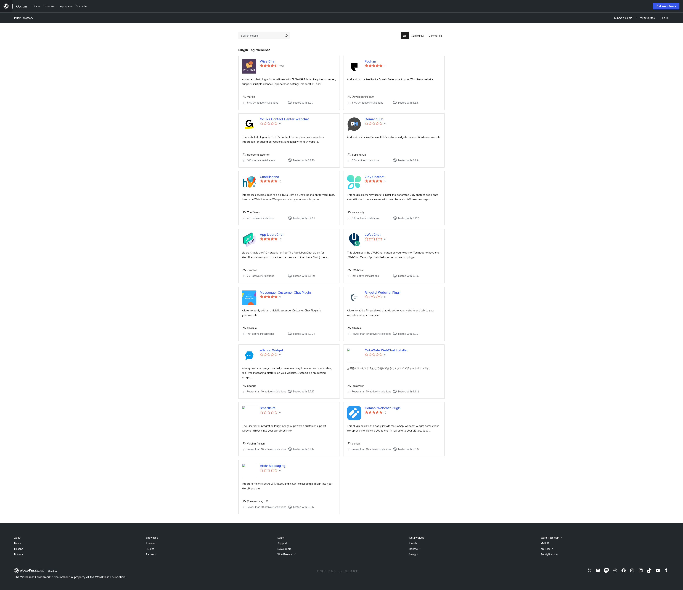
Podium (370, 61)
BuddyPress (549, 554)
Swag (414, 554)
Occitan (52, 571)
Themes (150, 543)
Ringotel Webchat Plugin (383, 292)
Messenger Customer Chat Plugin (285, 292)
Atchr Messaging (272, 466)
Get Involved (416, 537)
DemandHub (374, 119)
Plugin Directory (23, 17)
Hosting (18, 548)
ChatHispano (269, 177)
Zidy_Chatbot (375, 177)
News (17, 543)
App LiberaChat (272, 234)
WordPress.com (551, 537)
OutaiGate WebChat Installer (386, 350)
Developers (284, 548)
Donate (415, 548)
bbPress (547, 548)
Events (413, 543)
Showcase (152, 537)
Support (282, 543)
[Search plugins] (286, 35)
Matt (545, 543)
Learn (280, 537)
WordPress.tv (286, 554)
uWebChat (373, 234)
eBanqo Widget (271, 350)
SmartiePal (268, 408)
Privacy (18, 554)
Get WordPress (666, 6)
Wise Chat (268, 61)
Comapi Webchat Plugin (383, 408)
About (17, 537)
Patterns (151, 554)
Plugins (150, 548)
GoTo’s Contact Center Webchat (284, 119)
